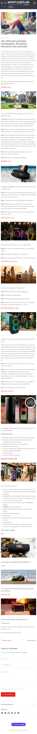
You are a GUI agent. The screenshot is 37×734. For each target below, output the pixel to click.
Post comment (8, 694)
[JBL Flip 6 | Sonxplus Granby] (18, 558)
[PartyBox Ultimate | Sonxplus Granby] (18, 482)
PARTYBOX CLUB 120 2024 (9, 261)
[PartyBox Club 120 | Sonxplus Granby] (18, 284)
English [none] (11, 6)
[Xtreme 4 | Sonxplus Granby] (18, 110)
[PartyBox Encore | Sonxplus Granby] (18, 241)
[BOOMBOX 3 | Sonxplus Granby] (18, 183)
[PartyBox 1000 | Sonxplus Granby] (18, 425)
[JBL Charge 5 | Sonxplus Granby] (18, 585)
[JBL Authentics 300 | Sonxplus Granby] (18, 616)
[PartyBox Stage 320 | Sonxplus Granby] (18, 335)
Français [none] (4, 6)
